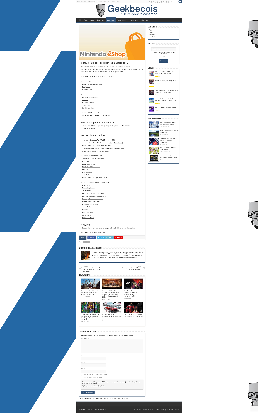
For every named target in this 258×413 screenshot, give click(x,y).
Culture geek (100, 20)
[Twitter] (153, 2)
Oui (164, 56)
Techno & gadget (89, 20)
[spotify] (161, 2)
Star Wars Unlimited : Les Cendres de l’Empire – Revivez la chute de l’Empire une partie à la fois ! (133, 293)
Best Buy (151, 32)
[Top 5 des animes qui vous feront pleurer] (154, 150)
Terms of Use (93, 383)
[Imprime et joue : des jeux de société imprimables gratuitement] (154, 141)
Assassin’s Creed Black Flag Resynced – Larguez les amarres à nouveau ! (90, 292)
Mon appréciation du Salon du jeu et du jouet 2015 (131, 268)
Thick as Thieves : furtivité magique (165, 107)
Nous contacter (81, 2)
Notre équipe (91, 2)
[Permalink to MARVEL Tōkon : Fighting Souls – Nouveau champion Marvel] (151, 73)
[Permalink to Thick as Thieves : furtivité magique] (151, 109)
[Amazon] (166, 2)
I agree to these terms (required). (94, 386)
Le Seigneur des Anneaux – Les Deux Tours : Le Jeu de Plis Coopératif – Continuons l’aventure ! (90, 317)
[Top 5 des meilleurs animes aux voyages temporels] (154, 124)
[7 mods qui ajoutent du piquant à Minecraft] (154, 133)
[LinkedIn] (155, 2)
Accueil (80, 20)
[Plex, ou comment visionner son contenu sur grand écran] (154, 158)
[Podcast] (168, 2)
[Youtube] (157, 2)
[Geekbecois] (129, 10)
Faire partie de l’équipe (103, 2)
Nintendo (87, 242)
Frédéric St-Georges (87, 66)
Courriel (83, 362)
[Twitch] (164, 2)
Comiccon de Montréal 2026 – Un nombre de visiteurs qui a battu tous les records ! (133, 316)
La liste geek (115, 2)
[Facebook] (151, 2)
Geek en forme (133, 20)
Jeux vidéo (110, 20)
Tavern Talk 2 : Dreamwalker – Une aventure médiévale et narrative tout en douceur (166, 82)
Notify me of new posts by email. (92, 377)
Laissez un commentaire (124, 66)
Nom (82, 356)
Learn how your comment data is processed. (115, 398)
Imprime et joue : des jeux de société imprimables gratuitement (168, 140)
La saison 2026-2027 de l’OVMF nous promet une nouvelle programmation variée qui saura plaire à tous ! (110, 294)
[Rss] (150, 2)
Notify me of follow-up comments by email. (95, 374)
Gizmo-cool (144, 20)
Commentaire (85, 338)
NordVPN (151, 37)
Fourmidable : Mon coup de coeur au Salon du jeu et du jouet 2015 (91, 269)
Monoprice (152, 34)
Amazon (151, 30)
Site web (83, 368)
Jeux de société (121, 20)
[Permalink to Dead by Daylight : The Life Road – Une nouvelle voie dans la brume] (151, 92)
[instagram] (159, 2)
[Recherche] (180, 1)
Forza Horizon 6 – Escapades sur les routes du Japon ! (111, 316)
